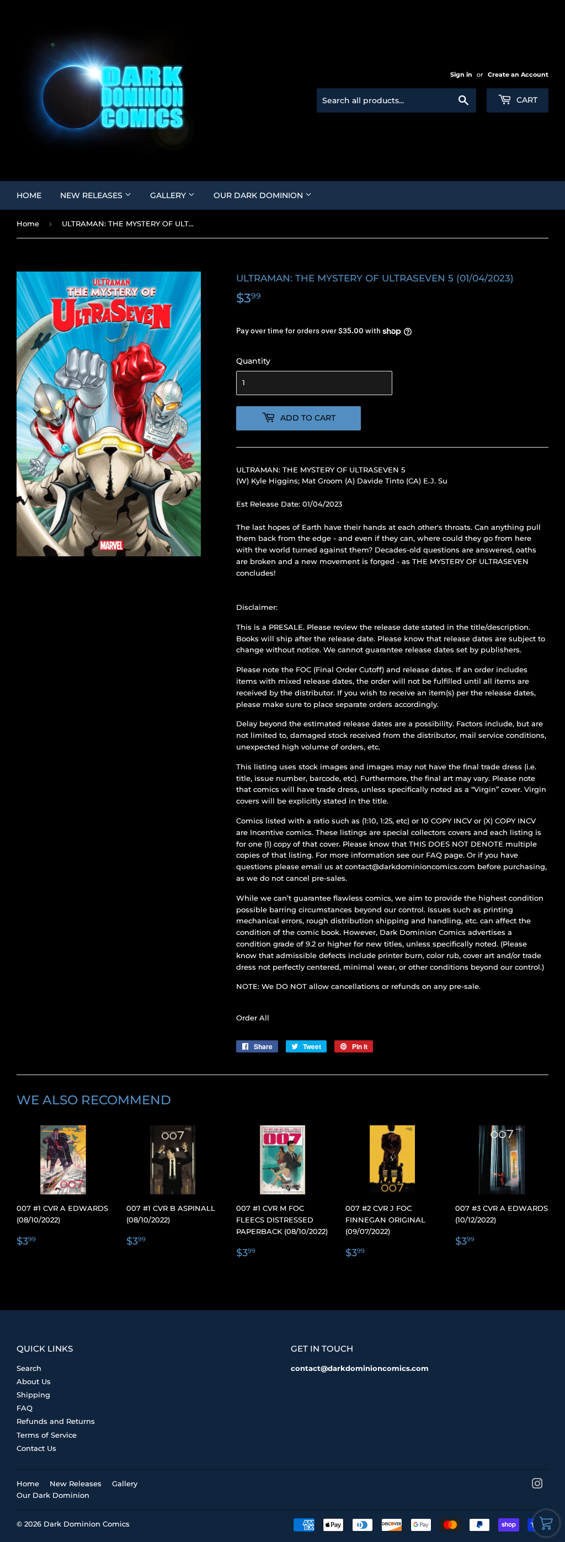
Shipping (33, 1394)
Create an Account (518, 74)
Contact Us (36, 1448)
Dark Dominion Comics (87, 1523)
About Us (34, 1381)
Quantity (253, 361)
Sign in (461, 74)
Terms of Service (47, 1435)
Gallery (169, 195)
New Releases (92, 195)
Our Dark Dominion (259, 195)
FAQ (25, 1407)
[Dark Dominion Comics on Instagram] (537, 1485)
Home (29, 195)
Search (29, 1368)
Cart (525, 100)
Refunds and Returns (56, 1421)
